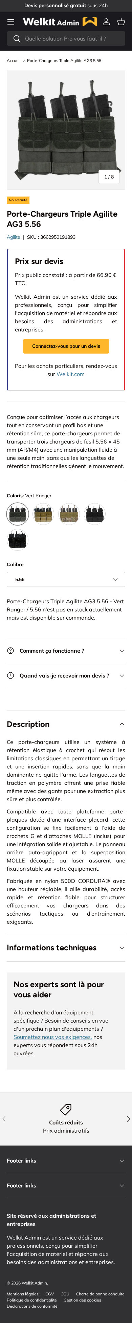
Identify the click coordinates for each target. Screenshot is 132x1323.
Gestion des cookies (82, 1300)
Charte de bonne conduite (100, 1293)
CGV (49, 1293)
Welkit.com (71, 374)
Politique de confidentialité (32, 1300)
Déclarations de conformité (32, 1306)
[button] (121, 21)
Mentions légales (23, 1293)
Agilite (13, 237)
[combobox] (66, 38)
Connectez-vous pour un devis (66, 346)
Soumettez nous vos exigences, (53, 1036)
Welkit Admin (34, 1283)
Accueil (14, 61)
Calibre (15, 564)
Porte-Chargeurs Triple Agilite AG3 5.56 (64, 61)
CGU (65, 1293)
